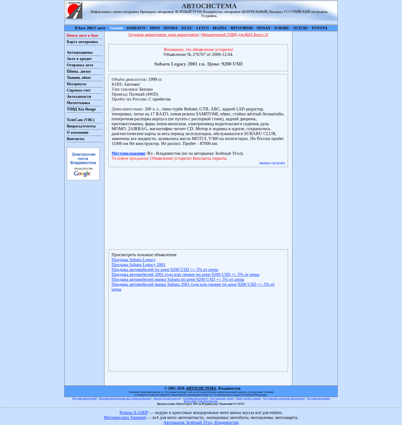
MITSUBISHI (241, 28)
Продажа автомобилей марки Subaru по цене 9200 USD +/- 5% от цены (178, 279)
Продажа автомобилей (84, 398)
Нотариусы (76, 84)
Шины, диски (79, 71)
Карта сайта (190, 401)
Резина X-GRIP (134, 412)
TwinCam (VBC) (81, 120)
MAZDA (219, 28)
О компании (77, 132)
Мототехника (78, 103)
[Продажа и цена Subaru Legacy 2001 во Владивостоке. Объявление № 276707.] (74, 17)
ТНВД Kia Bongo (81, 109)
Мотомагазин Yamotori (125, 417)
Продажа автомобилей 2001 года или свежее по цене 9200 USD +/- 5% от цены (186, 274)
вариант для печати (272, 162)
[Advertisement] (315, 113)
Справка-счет (79, 90)
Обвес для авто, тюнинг (248, 398)
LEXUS (202, 28)
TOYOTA (319, 28)
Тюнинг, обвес (79, 78)
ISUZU (187, 28)
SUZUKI (300, 28)
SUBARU (282, 28)
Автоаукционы (80, 52)
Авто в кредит (79, 59)
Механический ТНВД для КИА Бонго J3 (235, 35)
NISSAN (263, 28)
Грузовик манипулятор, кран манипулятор (164, 35)
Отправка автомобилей (195, 398)
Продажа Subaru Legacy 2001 (138, 264)
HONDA (171, 28)
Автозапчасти (79, 97)
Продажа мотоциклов (318, 398)
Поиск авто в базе (82, 35)
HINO (155, 28)
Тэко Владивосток (207, 401)
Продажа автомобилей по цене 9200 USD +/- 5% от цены (165, 269)
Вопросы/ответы (81, 126)
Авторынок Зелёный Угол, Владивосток (201, 422)
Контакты (75, 139)
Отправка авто (80, 65)
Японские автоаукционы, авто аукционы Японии (125, 398)
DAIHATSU (136, 28)
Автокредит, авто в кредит (167, 398)
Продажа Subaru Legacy (134, 259)
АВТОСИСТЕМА (201, 388)
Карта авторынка (82, 42)
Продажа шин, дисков (222, 398)
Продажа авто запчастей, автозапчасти (284, 398)
